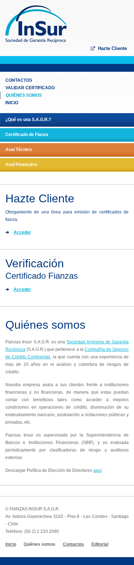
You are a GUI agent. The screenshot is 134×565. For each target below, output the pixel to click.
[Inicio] (36, 41)
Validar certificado (30, 87)
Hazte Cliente (112, 48)
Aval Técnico (18, 149)
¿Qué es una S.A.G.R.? (28, 119)
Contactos (18, 80)
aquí (97, 470)
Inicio (11, 102)
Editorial (99, 544)
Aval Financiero (21, 164)
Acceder (22, 232)
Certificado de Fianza (26, 134)
